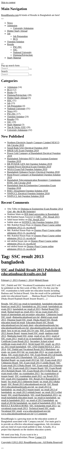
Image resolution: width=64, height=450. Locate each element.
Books (10, 92)
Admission (12, 25)
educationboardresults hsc (47, 325)
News (10, 23)
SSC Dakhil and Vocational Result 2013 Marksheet (31, 349)
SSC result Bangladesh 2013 (44, 395)
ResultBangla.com (9, 15)
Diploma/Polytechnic (23, 55)
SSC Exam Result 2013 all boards (46, 354)
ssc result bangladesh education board (31, 396)
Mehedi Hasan (41, 280)
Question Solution (15, 41)
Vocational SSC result (11, 411)
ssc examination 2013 (29, 373)
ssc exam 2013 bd (15, 352)
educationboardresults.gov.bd (15, 328)
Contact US (40, 437)
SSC (15, 49)
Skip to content (8, 2)
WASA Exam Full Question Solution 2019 (27, 169)
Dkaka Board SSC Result (45, 320)
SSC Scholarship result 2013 (42, 405)
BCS (15, 39)
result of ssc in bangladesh (30, 338)
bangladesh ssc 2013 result (34, 306)
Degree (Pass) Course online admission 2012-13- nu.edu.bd (34, 226)
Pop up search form (10, 65)
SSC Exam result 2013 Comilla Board (37, 362)
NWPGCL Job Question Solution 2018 (25, 196)
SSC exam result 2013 (18, 354)
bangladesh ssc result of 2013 (26, 309)
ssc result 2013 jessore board (26, 389)
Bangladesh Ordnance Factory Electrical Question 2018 (33, 172)
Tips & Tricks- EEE (16, 127)
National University (22, 52)
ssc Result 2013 (50, 376)
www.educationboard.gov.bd (36, 411)
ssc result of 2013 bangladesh (40, 400)
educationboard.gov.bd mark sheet (17, 325)
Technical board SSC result (41, 408)
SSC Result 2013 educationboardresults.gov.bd (29, 385)
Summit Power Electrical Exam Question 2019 (29, 166)
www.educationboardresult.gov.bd (17, 413)
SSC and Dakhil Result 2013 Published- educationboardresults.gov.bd (31, 272)
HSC (9, 100)
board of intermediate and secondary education (23, 314)
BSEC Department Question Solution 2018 (27, 191)
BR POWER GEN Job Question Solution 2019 (29, 164)
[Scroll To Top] (2, 448)
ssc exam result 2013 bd (28, 360)
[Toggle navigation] (2, 18)
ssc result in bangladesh (45, 397)
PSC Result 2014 (36, 219)
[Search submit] (30, 69)
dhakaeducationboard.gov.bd (25, 317)
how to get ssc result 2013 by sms (23, 330)
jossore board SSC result (32, 333)
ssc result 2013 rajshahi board (27, 392)
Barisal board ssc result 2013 (20, 312)
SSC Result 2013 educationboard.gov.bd (27, 384)
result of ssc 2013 (42, 336)
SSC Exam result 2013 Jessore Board (25, 368)
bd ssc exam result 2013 (47, 312)
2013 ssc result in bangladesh (27, 303)
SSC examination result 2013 (28, 376)
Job (8, 33)
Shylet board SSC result (39, 344)
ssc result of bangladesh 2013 (42, 403)
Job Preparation (20, 36)
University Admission (23, 28)
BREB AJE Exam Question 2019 (23, 150)
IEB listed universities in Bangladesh (41, 214)
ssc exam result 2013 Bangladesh (16, 357)
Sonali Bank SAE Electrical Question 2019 (27, 148)
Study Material (14, 57)
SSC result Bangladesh (18, 395)
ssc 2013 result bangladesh (13, 346)
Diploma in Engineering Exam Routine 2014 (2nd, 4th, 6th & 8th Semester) (35, 210)
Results (10, 44)
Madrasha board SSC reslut (20, 336)
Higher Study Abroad (17, 31)
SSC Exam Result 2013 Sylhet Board (40, 371)
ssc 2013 (56, 344)
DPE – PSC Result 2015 (48, 217)
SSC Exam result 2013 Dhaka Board (31, 364)
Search (4, 71)
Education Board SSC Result (39, 322)
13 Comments (40, 413)
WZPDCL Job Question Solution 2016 (40, 222)
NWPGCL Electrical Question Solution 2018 (28, 193)
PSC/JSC (17, 47)
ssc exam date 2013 (34, 352)
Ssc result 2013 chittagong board (23, 381)
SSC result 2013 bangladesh (14, 379)
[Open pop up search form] (2, 63)
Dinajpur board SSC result (19, 320)
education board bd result (13, 322)
